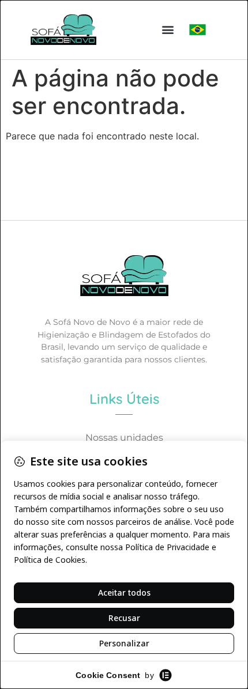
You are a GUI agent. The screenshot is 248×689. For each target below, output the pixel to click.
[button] (168, 29)
